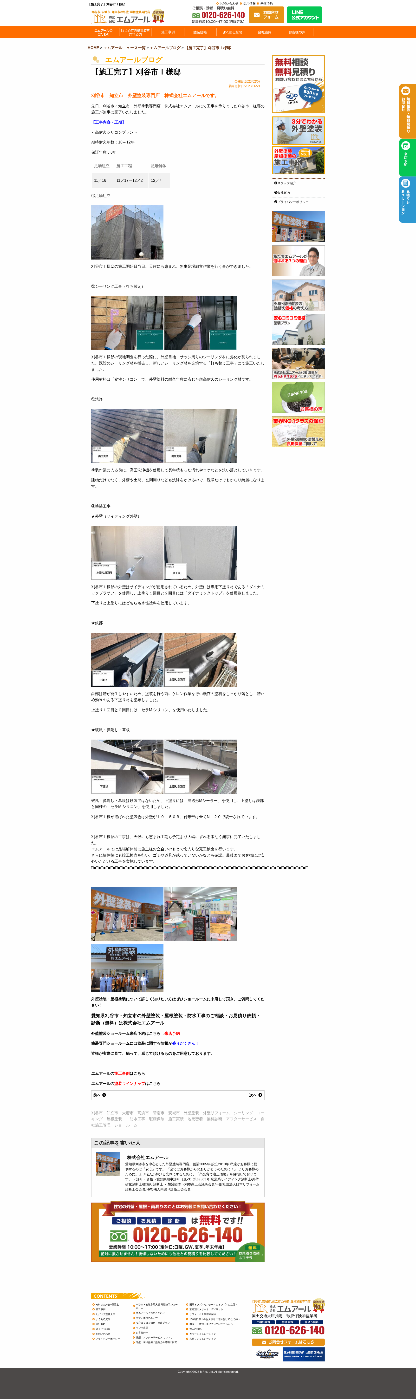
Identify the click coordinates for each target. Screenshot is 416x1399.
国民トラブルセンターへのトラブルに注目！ (213, 1304)
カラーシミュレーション (202, 1334)
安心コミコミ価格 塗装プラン (153, 1322)
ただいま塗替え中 (105, 1314)
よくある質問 (103, 1319)
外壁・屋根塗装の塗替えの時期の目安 (156, 1342)
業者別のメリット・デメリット (206, 1309)
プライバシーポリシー (293, 202)
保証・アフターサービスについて (154, 1337)
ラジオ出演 (142, 1327)
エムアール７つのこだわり (150, 1313)
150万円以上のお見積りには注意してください (214, 1319)
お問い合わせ (229, 3)
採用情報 (249, 3)
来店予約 (266, 3)
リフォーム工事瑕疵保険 (202, 1314)
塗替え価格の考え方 (147, 1318)
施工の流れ (195, 1328)
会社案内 (283, 192)
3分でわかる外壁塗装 (107, 1304)
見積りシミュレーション (202, 1338)
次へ (253, 1095)
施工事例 (122, 1073)
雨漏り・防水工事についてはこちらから (211, 1324)
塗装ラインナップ (129, 1083)
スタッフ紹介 (286, 183)
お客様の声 (142, 1332)
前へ (97, 1095)
